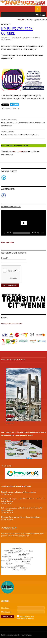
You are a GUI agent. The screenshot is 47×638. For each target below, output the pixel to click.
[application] (23, 223)
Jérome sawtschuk (22, 38)
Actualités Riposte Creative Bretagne (17, 486)
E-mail (4, 258)
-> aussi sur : (6, 466)
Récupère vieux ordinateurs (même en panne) (18, 492)
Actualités (21, 20)
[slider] (21, 233)
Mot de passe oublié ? (25, 618)
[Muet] (38, 233)
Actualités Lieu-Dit (10, 528)
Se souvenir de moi (26, 616)
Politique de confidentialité (38, 3)
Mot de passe (6, 612)
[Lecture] (4, 233)
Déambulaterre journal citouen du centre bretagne (20, 517)
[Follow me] (14, 105)
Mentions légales (26, 635)
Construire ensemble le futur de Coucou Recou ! (19, 133)
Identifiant (5, 608)
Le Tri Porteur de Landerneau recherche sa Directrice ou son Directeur (23, 123)
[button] (24, 223)
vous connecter (19, 151)
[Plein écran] (42, 233)
